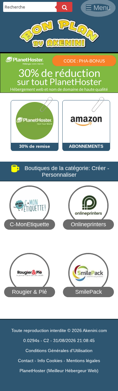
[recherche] (64, 7)
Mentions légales (83, 360)
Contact (25, 360)
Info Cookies (49, 360)
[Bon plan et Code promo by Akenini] (59, 46)
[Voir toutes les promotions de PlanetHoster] (45, 110)
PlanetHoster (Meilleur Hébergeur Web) (59, 370)
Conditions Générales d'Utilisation (59, 350)
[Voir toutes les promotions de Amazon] (97, 110)
